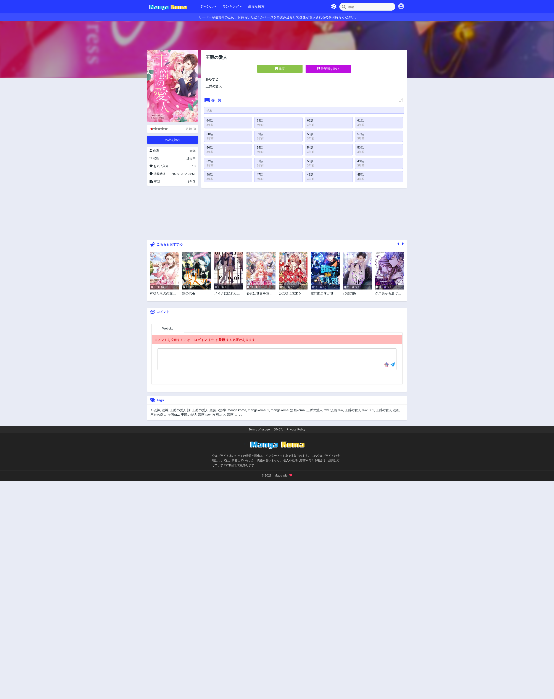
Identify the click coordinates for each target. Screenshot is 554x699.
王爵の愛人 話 (180, 410)
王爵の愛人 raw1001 (359, 410)
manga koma (236, 410)
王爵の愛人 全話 (204, 410)
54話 (310, 147)
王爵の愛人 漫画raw (164, 414)
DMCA (278, 429)
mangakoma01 (258, 410)
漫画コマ (218, 414)
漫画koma (297, 410)
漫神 (165, 410)
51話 (260, 161)
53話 (360, 147)
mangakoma (279, 410)
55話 (260, 147)
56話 (209, 147)
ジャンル (207, 6)
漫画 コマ (234, 414)
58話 (310, 134)
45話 (360, 174)
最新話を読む (329, 68)
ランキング (231, 6)
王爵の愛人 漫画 (387, 410)
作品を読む (172, 140)
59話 (260, 134)
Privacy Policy (296, 429)
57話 (360, 134)
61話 (360, 120)
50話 (310, 161)
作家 (281, 68)
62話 (310, 120)
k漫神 (221, 410)
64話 (209, 120)
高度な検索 (256, 6)
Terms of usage (259, 429)
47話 (260, 174)
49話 (360, 161)
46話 (310, 174)
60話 (209, 134)
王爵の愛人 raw (317, 410)
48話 (209, 174)
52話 (209, 161)
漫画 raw (336, 410)
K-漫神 (155, 410)
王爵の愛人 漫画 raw (196, 414)
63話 (260, 120)
